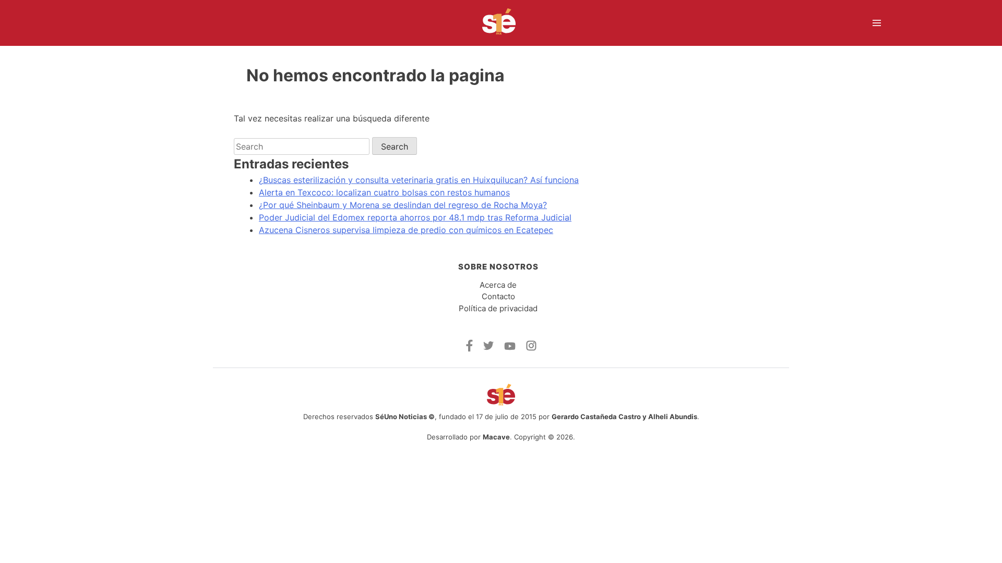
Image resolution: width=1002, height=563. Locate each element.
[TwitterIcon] (488, 347)
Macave (496, 437)
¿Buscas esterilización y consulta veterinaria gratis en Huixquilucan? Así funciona (419, 180)
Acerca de (498, 285)
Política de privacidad (498, 308)
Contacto (498, 296)
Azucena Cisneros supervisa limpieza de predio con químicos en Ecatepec (406, 230)
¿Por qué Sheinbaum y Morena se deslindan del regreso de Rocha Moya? (403, 205)
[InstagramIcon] (531, 347)
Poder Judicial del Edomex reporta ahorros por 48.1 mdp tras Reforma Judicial (415, 217)
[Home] (492, 23)
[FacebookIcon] (469, 349)
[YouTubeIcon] (510, 347)
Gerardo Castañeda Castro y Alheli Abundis (624, 416)
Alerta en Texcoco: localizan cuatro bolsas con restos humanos (384, 192)
